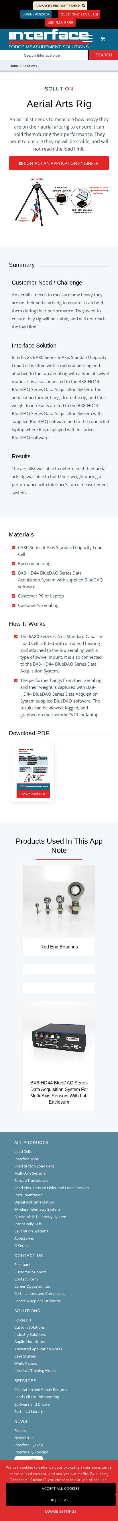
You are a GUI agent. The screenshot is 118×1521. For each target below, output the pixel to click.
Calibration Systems (31, 1231)
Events (20, 1430)
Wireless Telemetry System (37, 1209)
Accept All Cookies (61, 1488)
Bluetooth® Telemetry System (40, 1216)
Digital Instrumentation (34, 1202)
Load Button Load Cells (34, 1166)
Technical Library (28, 1411)
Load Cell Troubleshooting (36, 1396)
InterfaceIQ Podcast (31, 1452)
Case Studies (25, 1356)
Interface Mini (26, 1158)
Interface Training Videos (35, 1370)
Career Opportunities (32, 1286)
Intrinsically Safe (28, 1223)
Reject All (60, 1500)
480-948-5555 (60, 22)
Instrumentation (28, 1195)
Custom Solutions (29, 1327)
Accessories (24, 1238)
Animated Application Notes (38, 1349)
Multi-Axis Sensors (30, 1173)
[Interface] (49, 38)
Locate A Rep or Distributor (37, 1300)
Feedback (22, 1264)
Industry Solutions (30, 1334)
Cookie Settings (61, 1511)
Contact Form (26, 1279)
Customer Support (30, 1272)
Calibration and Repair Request (40, 1389)
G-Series (21, 1245)
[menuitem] (86, 38)
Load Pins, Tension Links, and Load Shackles (51, 1187)
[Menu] (85, 38)
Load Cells (23, 1151)
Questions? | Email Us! (79, 14)
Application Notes (29, 1341)
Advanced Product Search (58, 5)
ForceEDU (22, 1320)
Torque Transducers (31, 1180)
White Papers (25, 1363)
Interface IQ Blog (28, 1444)
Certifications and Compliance (39, 1293)
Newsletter (23, 1437)
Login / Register (36, 14)
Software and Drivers (32, 1404)
